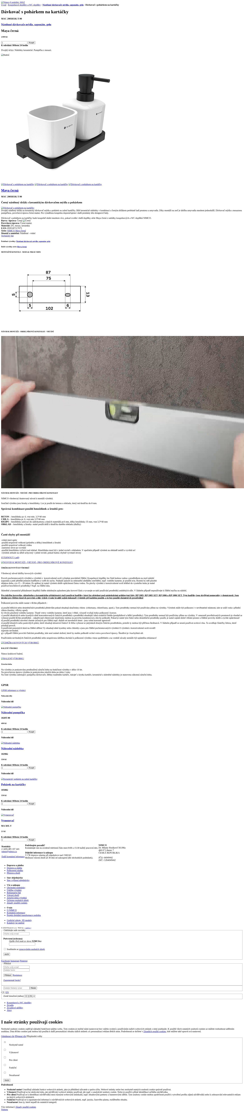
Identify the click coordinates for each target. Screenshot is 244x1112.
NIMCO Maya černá (16, 231)
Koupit (31, 43)
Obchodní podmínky (16, 887)
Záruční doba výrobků (17, 898)
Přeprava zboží (13, 873)
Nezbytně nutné (16, 1045)
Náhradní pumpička (13, 712)
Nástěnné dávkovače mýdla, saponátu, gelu (63, 5)
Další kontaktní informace (13, 856)
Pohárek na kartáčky (13, 784)
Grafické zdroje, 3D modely (19, 920)
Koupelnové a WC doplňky (19, 1002)
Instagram (14, 961)
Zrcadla (10, 1005)
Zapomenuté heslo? (12, 980)
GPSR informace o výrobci (13, 690)
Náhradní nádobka (12, 748)
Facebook (5, 961)
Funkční (12, 1067)
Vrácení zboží (13, 895)
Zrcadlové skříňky (15, 1008)
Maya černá (9, 190)
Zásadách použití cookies (154, 1031)
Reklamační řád (14, 892)
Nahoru (4, 1109)
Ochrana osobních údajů (18, 900)
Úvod (3, 5)
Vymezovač (7, 820)
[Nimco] (5, 2)
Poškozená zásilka (15, 870)
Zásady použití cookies (17, 903)
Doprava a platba (14, 868)
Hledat (33, 988)
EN (7, 992)
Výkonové (13, 1052)
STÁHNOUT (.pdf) (10, 557)
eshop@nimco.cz (9, 851)
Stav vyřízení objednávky (18, 880)
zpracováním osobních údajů (32, 949)
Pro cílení (13, 1060)
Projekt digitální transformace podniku (24, 915)
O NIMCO (12, 910)
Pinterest (23, 961)
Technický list (7, 236)
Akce (9, 1010)
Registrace (17, 975)
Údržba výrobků (14, 890)
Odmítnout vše (7, 1036)
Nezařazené (14, 1075)
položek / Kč (17, 2)
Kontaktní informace (16, 913)
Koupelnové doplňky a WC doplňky (24, 5)
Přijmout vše (20, 1036)
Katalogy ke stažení (15, 923)
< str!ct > (28, 928)
